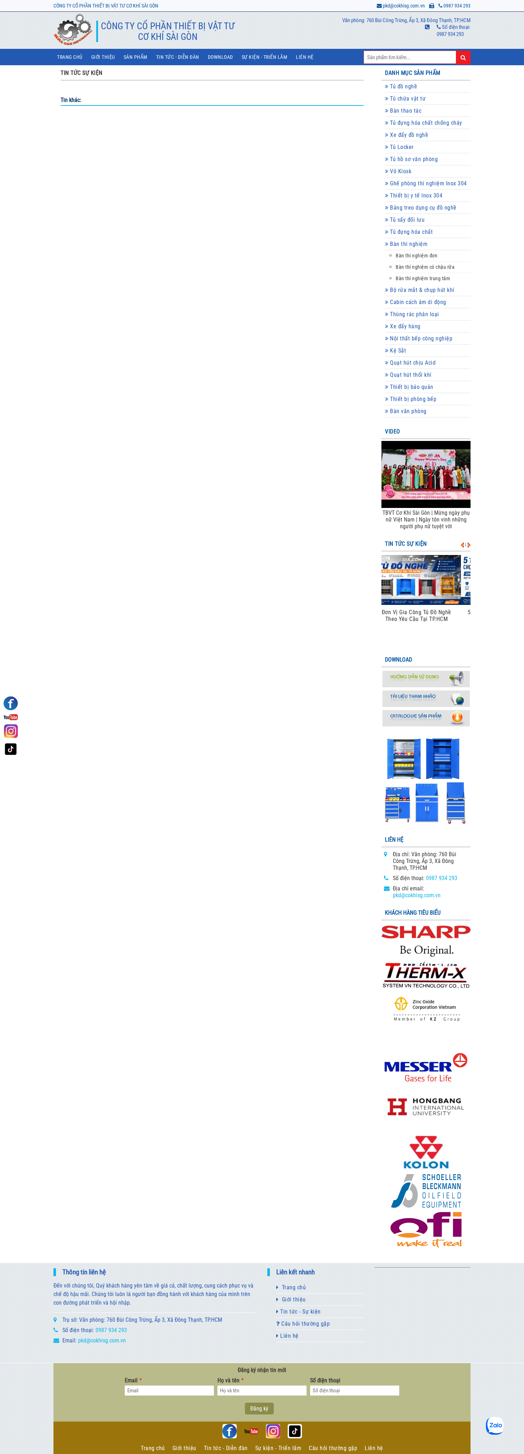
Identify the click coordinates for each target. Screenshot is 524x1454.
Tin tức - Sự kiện (300, 1311)
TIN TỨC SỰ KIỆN (82, 73)
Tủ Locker (401, 147)
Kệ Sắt (397, 350)
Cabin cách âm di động (417, 302)
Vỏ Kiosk (400, 171)
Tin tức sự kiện (406, 543)
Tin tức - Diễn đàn (177, 57)
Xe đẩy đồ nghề (408, 135)
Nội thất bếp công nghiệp (421, 338)
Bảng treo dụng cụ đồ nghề (423, 207)
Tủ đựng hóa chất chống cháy (425, 122)
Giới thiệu (103, 57)
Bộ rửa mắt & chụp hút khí (421, 290)
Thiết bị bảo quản (411, 387)
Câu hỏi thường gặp (305, 1323)
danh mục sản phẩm (413, 73)
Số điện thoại (325, 1380)
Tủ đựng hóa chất (411, 231)
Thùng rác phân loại (414, 314)
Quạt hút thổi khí (410, 374)
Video (392, 431)
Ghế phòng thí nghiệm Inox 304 (428, 183)
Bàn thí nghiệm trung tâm (423, 279)
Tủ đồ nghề (403, 86)
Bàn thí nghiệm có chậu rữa (425, 267)
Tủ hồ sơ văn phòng (413, 159)
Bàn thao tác (405, 110)
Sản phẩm (136, 57)
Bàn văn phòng (408, 411)
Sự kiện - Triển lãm (278, 1448)
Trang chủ (70, 57)
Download (220, 57)
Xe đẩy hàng (405, 326)
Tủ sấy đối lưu (407, 219)
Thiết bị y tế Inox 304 (416, 195)
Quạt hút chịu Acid (412, 362)
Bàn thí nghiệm (408, 244)
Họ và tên (230, 1380)
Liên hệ (305, 57)
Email (133, 1380)
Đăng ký (259, 1408)
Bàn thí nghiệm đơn (416, 256)
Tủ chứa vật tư (407, 98)
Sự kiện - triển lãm (265, 57)
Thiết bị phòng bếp (413, 399)
